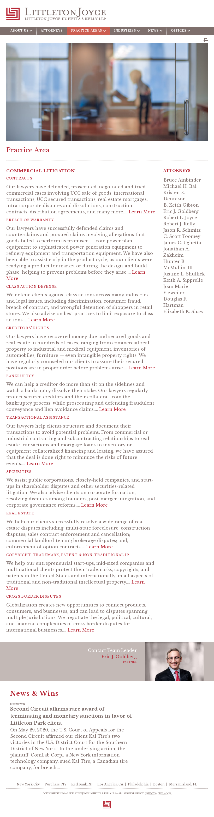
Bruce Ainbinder (182, 180)
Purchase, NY (56, 784)
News (153, 30)
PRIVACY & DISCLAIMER (158, 793)
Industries (125, 30)
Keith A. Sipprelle (183, 280)
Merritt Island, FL (183, 784)
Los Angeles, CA (110, 784)
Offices (178, 30)
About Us (19, 30)
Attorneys (52, 30)
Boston (158, 784)
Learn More (142, 211)
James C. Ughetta (182, 242)
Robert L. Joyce (180, 217)
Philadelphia (138, 784)
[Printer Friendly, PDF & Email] (206, 40)
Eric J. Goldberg (181, 211)
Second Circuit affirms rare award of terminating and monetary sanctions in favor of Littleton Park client (71, 716)
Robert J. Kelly (179, 223)
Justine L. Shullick (184, 274)
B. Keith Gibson (181, 205)
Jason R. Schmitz (182, 230)
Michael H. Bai (180, 186)
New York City (28, 784)
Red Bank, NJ (82, 784)
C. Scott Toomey (181, 236)
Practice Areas (86, 30)
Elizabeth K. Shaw (183, 311)
